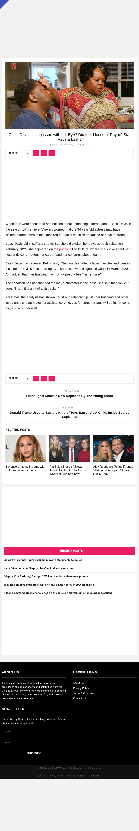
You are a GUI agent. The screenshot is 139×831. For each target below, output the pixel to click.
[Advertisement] (69, 25)
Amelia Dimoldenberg (62, 144)
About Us (78, 682)
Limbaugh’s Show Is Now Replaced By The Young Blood (69, 396)
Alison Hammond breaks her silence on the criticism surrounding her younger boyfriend (58, 592)
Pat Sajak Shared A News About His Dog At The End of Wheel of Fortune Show (67, 470)
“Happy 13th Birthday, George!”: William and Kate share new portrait (46, 576)
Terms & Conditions (84, 693)
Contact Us (79, 698)
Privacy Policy (81, 688)
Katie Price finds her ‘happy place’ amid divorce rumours (38, 568)
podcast (65, 249)
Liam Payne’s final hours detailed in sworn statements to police (43, 559)
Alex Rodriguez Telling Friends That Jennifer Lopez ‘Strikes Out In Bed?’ (113, 470)
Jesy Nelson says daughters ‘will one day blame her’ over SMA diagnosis (49, 584)
